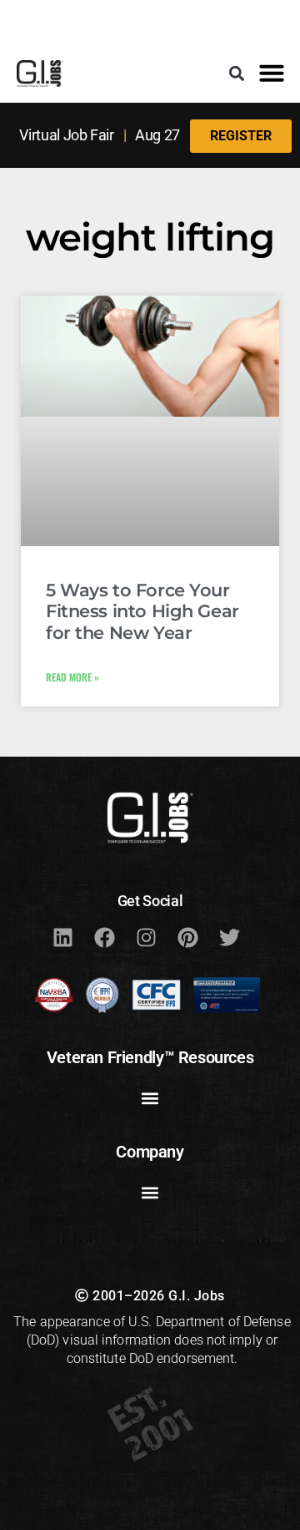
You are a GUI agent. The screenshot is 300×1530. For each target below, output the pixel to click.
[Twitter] (229, 938)
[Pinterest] (187, 938)
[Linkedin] (62, 938)
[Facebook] (104, 938)
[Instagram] (146, 938)
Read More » (72, 677)
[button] (237, 73)
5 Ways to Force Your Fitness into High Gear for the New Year (142, 611)
